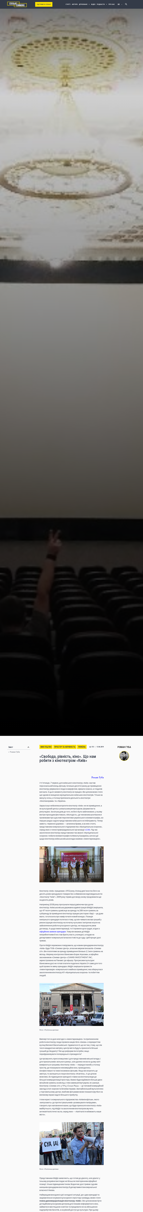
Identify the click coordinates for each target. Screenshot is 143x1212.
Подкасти (101, 4)
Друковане (83, 4)
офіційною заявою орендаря (52, 931)
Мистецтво (46, 747)
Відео (93, 4)
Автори (75, 4)
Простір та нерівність (64, 747)
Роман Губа (15, 752)
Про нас (111, 4)
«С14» (87, 829)
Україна (81, 747)
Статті (68, 4)
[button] (28, 747)
